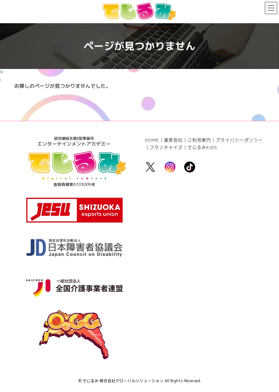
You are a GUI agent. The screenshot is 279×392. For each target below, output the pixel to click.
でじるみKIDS (202, 147)
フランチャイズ (166, 147)
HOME (152, 140)
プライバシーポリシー (239, 140)
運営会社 (173, 140)
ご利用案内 (199, 140)
